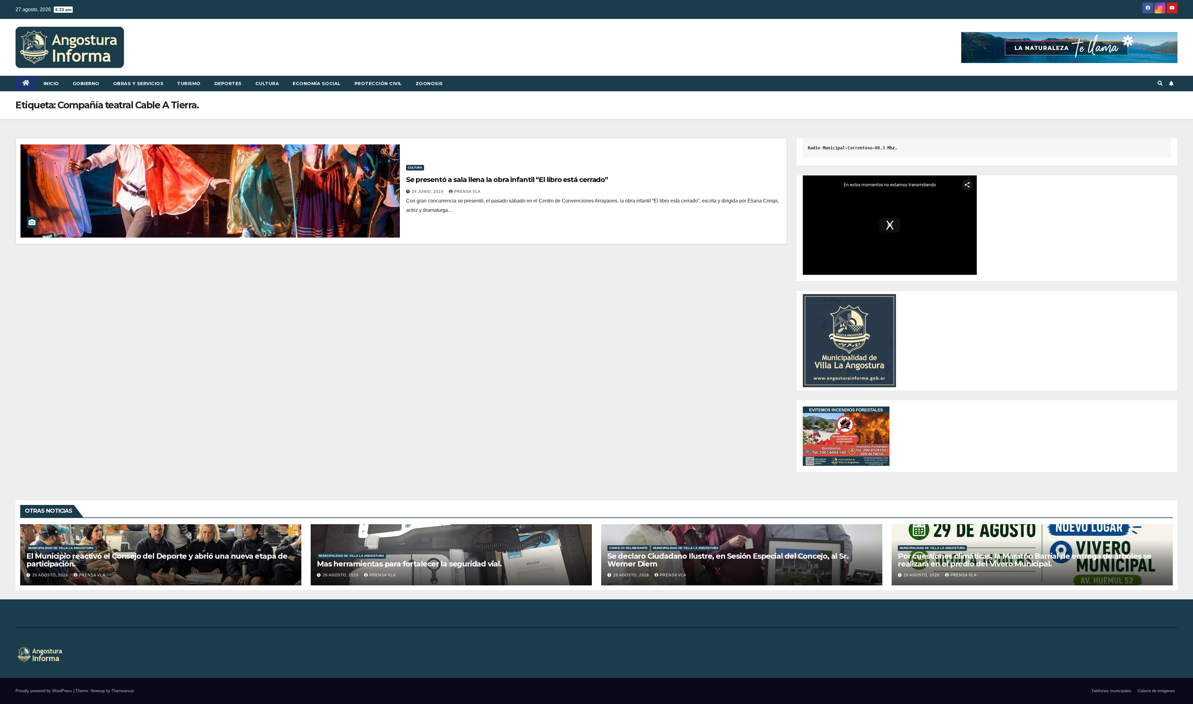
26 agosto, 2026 (50, 575)
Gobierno (86, 83)
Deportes (228, 83)
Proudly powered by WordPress (44, 690)
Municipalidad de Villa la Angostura (61, 548)
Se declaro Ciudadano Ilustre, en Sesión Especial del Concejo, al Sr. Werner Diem (727, 560)
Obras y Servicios (138, 83)
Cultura (267, 83)
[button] (1160, 83)
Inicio (51, 83)
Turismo (189, 83)
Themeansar (123, 690)
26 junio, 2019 (428, 191)
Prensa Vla (467, 191)
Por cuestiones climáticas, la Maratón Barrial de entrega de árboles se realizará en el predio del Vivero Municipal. (1024, 560)
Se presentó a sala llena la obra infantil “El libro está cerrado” (507, 179)
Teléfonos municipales (1111, 690)
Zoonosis (429, 83)
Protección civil (378, 83)
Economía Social (317, 83)
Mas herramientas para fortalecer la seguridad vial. (409, 563)
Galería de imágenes (1156, 690)
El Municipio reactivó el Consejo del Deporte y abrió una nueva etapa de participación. (156, 560)
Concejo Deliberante (628, 548)
